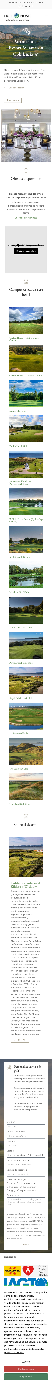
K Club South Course (19, 556)
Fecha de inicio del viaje (18, 1160)
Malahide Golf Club (19, 592)
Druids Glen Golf (17, 410)
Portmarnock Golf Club (21, 662)
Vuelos (12, 1183)
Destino (10, 1151)
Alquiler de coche (27, 1183)
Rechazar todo (26, 1369)
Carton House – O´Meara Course (25, 375)
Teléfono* (11, 1141)
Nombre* (11, 1122)
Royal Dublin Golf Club (20, 698)
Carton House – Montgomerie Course (24, 339)
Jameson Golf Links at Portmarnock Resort (20, 482)
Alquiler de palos (28, 1190)
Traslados (13, 1187)
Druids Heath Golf (18, 446)
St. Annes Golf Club (19, 733)
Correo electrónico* (16, 1131)
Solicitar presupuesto (26, 217)
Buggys (12, 1190)
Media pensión (29, 1187)
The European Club (18, 768)
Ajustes (26, 1361)
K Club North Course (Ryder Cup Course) (26, 520)
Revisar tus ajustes (26, 251)
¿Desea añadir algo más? (19, 1179)
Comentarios (13, 1195)
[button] (26, 87)
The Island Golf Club (19, 803)
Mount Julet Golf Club (20, 627)
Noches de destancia (17, 1170)
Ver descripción (16, 87)
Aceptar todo (26, 1376)
